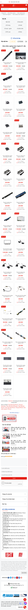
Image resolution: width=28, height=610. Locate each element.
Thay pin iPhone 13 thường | (6, 561)
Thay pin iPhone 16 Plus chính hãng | (19, 561)
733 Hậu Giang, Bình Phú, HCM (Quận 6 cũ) (14, 518)
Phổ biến (21, 41)
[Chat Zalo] (21, 603)
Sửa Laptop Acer (21, 13)
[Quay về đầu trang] (25, 599)
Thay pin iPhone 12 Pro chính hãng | (8, 567)
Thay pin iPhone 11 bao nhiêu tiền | (13, 564)
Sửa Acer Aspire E (7, 14)
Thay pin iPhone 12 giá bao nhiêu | (18, 566)
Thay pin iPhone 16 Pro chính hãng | (8, 563)
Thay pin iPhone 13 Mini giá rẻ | (12, 570)
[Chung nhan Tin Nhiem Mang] (23, 595)
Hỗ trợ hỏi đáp (16, 38)
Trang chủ (3, 13)
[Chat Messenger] (25, 603)
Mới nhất (13, 41)
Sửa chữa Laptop (12, 13)
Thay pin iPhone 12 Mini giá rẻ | (10, 569)
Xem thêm (24, 572)
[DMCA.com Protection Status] (16, 595)
